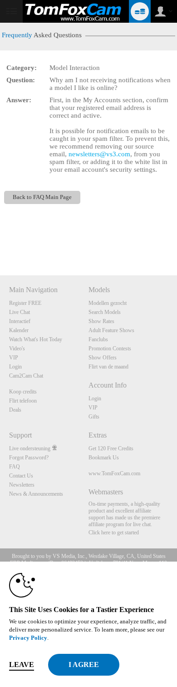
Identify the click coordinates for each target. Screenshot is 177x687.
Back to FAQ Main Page (42, 197)
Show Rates (101, 321)
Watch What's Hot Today (35, 339)
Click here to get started (113, 532)
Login (15, 366)
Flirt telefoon (23, 401)
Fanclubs (98, 339)
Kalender (19, 330)
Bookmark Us (103, 457)
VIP (13, 357)
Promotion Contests (109, 348)
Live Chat (19, 312)
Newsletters (21, 485)
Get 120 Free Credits (110, 448)
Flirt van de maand (108, 366)
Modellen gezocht (107, 303)
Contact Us (21, 476)
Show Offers (102, 357)
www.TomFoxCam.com (114, 473)
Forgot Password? (29, 457)
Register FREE (25, 303)
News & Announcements (36, 494)
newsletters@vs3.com (99, 154)
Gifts (93, 416)
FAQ (14, 466)
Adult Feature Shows (111, 330)
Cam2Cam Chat (26, 376)
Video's (17, 348)
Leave (21, 664)
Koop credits (23, 391)
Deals (15, 410)
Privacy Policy (28, 637)
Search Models (104, 312)
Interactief (19, 321)
